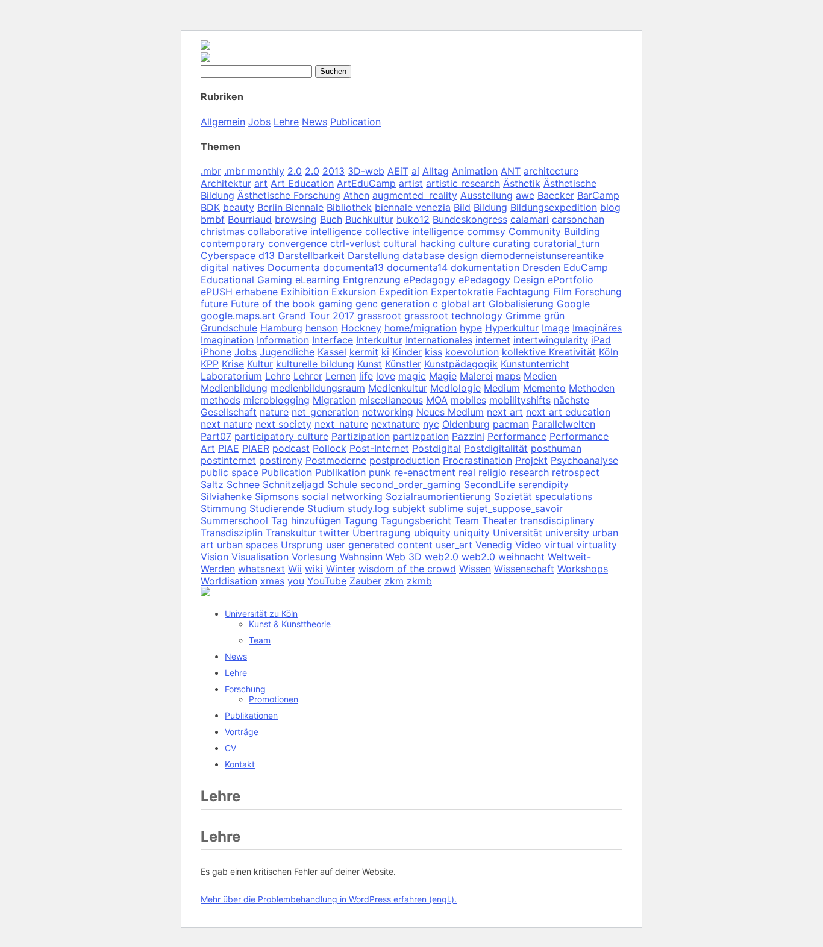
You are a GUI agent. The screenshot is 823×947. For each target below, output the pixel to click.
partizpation (421, 436)
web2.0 (441, 557)
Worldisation (229, 581)
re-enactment (424, 472)
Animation (475, 171)
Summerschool (234, 520)
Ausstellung (486, 195)
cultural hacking (419, 243)
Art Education (302, 183)
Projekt (531, 460)
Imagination (227, 340)
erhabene (257, 292)
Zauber (365, 581)
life (366, 376)
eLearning (317, 279)
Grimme (523, 316)
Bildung (490, 207)
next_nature (341, 424)
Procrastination (477, 460)
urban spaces (247, 545)
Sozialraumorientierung (438, 496)
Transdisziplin (232, 533)
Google (573, 304)
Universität (517, 533)
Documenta (294, 267)
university (567, 533)
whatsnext (261, 569)
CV (230, 748)
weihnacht (521, 557)
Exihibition (304, 292)
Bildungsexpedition (553, 207)
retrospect (575, 472)
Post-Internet (379, 448)
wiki (314, 569)
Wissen (475, 569)
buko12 (413, 219)
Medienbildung (234, 388)
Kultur (260, 364)
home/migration (420, 328)
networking (387, 412)
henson (321, 328)
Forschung (598, 292)
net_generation (325, 412)
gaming (335, 304)
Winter (340, 569)
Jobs (259, 122)
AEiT (397, 171)
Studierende (276, 508)
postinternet (228, 460)
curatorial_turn (566, 243)
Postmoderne (335, 460)
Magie (443, 376)
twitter (334, 533)
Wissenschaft (524, 569)
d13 (266, 255)
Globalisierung (521, 304)
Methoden (592, 388)
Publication (355, 122)
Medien (540, 376)
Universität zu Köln (261, 613)
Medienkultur (397, 388)
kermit (363, 352)
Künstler (403, 364)
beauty (238, 207)
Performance (516, 436)
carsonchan (578, 219)
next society (283, 424)
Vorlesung (314, 557)
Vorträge (241, 732)
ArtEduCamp (366, 183)
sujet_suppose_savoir (514, 508)
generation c (409, 304)
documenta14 (417, 267)
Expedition (403, 292)
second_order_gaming (410, 484)
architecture (551, 171)
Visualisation (260, 557)
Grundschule (229, 328)
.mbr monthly (254, 171)
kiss (433, 352)
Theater (499, 520)
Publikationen (251, 715)
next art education (568, 412)
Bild (462, 207)
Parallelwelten (563, 424)
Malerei (476, 376)
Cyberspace (228, 255)
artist (411, 183)
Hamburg (281, 328)
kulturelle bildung (315, 364)
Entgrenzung (372, 279)
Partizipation (360, 436)
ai (415, 171)
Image (555, 328)
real (466, 472)
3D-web (366, 171)
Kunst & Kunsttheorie (290, 624)
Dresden (541, 267)
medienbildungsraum (318, 388)
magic (412, 376)
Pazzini (468, 436)
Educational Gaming (246, 279)
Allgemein (223, 122)
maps (508, 376)
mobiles (468, 400)
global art (463, 304)
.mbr (211, 171)
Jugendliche (287, 352)
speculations (563, 496)
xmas (272, 581)
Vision (214, 557)
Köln (608, 352)
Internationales (438, 340)
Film (562, 292)
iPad (601, 340)
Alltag (435, 171)
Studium (326, 508)
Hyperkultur (512, 328)
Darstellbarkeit (311, 255)
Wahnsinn (361, 557)
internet (492, 340)
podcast (291, 448)
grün (554, 316)
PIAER (255, 448)
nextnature (395, 424)
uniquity (472, 533)
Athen (356, 195)
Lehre (286, 122)
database (423, 255)
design (463, 255)
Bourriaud (250, 219)
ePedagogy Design (501, 279)
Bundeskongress (470, 219)
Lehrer (307, 376)
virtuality (597, 545)
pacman (511, 424)
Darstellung (373, 255)
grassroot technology (453, 316)
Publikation (340, 472)
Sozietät (513, 496)
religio (492, 472)
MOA (437, 400)
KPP (210, 364)
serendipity (543, 484)
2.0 (294, 171)
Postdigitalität (496, 448)
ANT (511, 171)
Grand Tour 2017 (316, 316)
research (529, 472)
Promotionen (273, 699)
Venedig (493, 545)
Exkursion (353, 292)
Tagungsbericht (416, 520)
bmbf (213, 219)
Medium (502, 388)
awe (525, 195)
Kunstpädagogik (461, 364)
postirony (280, 460)
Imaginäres (597, 328)
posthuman (556, 448)
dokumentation (485, 267)
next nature (226, 424)
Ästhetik (521, 183)
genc (366, 304)
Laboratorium (231, 376)
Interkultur (379, 340)
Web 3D (404, 557)
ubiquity (432, 533)
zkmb (419, 581)
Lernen (340, 376)
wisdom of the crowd (407, 569)
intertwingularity (550, 340)
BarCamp (598, 195)
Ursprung (302, 545)
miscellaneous (391, 400)
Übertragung (381, 533)
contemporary (233, 243)
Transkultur (291, 533)
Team (466, 520)
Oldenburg (466, 424)
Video (528, 545)
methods (220, 400)
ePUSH (217, 292)
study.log (368, 508)
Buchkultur (369, 219)
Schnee (243, 484)
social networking (342, 496)
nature (274, 412)
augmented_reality (414, 195)
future (214, 304)
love (385, 376)
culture (474, 243)
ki (385, 352)
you (295, 581)
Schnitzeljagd (293, 484)
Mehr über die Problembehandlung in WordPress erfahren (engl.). (329, 899)
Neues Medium (450, 412)
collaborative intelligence (305, 231)
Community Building (554, 231)
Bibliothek (349, 207)
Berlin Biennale (290, 207)
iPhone (216, 352)
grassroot (379, 316)
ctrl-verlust (355, 243)
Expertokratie (462, 292)
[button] (205, 593)
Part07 (216, 436)
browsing (296, 219)
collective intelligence (414, 231)
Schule (342, 484)
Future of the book (273, 304)
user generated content (379, 545)
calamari (529, 219)
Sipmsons (277, 496)
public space (229, 472)
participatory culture (281, 436)
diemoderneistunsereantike (542, 255)
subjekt (408, 508)
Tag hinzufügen (306, 520)
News (314, 122)
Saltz (212, 484)
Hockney (361, 328)
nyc (431, 424)
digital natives (232, 267)
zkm (394, 581)
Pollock (329, 448)
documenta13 (353, 267)
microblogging (276, 400)
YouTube (326, 581)
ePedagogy (429, 279)
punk (380, 472)
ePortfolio (570, 279)
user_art (454, 545)
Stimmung (223, 508)
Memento (544, 388)
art (261, 183)
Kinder (407, 352)
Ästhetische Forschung (288, 195)
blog (610, 207)
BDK (210, 207)
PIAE (228, 448)
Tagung (361, 520)
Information (283, 340)
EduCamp (585, 267)
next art (505, 412)
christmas (223, 231)
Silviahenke (226, 496)
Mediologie (455, 388)
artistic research (463, 183)
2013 (333, 171)
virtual (559, 545)
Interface (332, 340)
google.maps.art (238, 316)
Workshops (582, 569)
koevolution (472, 352)
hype (471, 328)
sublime (445, 508)
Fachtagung (523, 292)
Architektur (226, 183)
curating (511, 243)
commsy (486, 231)
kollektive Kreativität (549, 352)
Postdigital (436, 448)
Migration (334, 400)
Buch (331, 219)
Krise (233, 364)
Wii (295, 569)
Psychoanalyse (584, 460)
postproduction (404, 460)
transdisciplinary (557, 520)
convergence (297, 243)
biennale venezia (413, 207)
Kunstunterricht (535, 364)
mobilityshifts (520, 400)
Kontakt (240, 764)
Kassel (332, 352)
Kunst (369, 364)
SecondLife (489, 484)
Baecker (555, 195)
